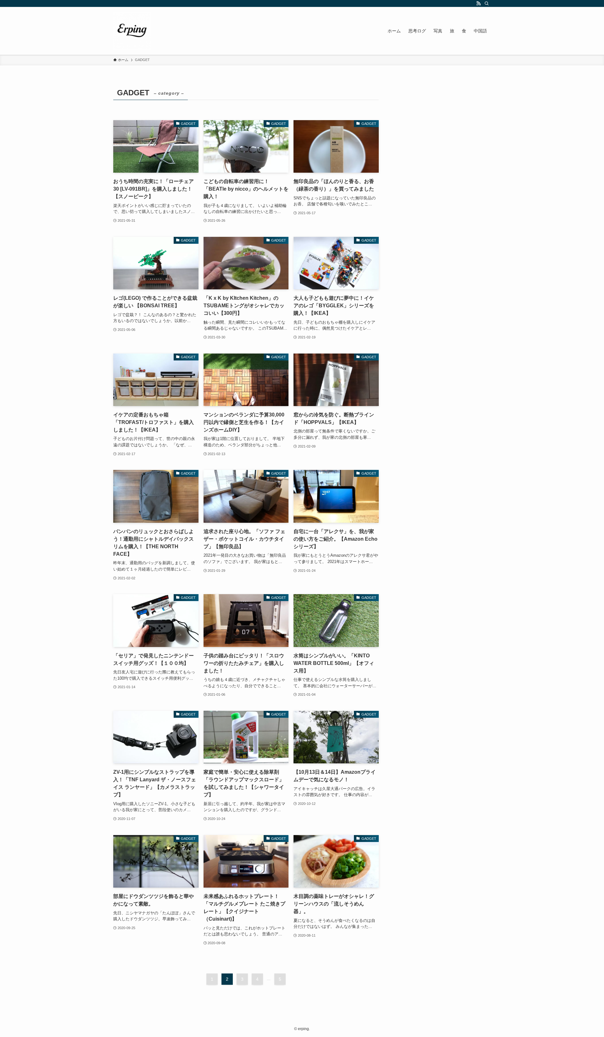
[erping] (132, 31)
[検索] (487, 3)
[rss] (478, 3)
